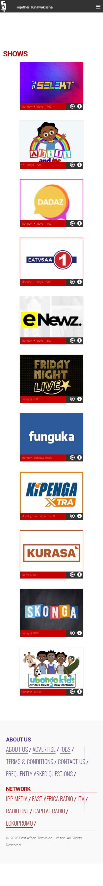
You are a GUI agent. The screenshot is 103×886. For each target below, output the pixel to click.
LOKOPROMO (19, 822)
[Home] (5, 7)
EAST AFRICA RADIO (52, 798)
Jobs (65, 748)
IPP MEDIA (17, 798)
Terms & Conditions (29, 761)
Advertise (44, 748)
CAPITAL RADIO (49, 810)
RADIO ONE (17, 810)
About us (17, 748)
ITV (81, 798)
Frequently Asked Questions (39, 773)
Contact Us (71, 761)
